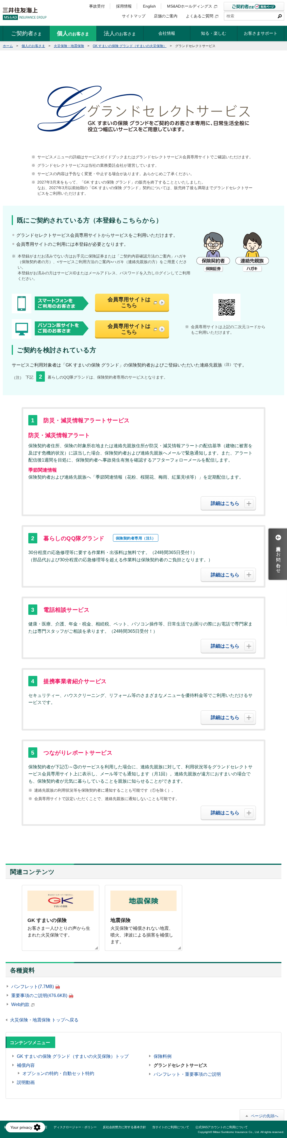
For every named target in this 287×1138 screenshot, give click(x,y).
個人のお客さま (33, 46)
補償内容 (26, 1065)
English (149, 6)
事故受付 (97, 6)
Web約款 (20, 1004)
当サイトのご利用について (170, 1127)
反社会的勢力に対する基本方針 (124, 1127)
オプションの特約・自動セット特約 (58, 1073)
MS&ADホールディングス (189, 6)
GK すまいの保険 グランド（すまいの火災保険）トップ (73, 1056)
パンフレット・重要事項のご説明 (187, 1074)
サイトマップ (133, 16)
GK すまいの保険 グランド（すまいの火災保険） (129, 46)
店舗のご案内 (165, 16)
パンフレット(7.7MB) (32, 986)
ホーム (8, 46)
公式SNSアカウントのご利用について (221, 1127)
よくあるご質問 (199, 16)
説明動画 (26, 1082)
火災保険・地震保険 (69, 46)
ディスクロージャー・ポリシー (75, 1127)
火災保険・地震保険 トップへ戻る (44, 1020)
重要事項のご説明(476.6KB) (39, 995)
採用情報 (124, 6)
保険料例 (163, 1056)
